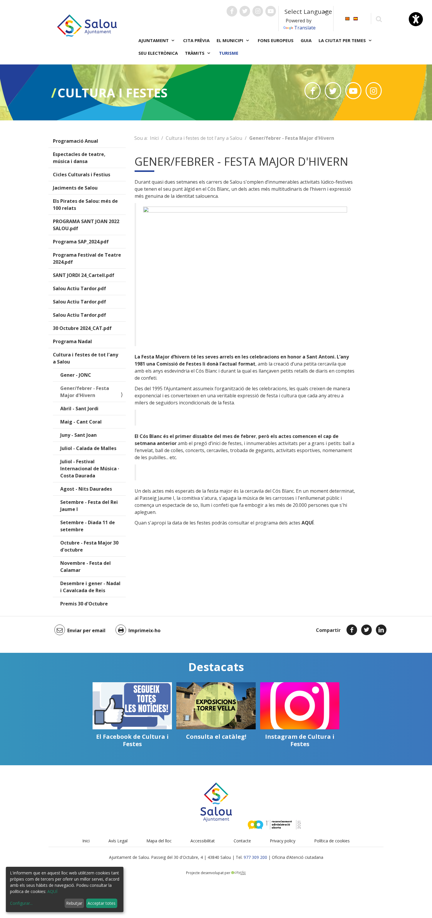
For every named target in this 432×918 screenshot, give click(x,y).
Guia (306, 40)
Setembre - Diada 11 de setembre (87, 526)
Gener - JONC (75, 375)
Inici (154, 138)
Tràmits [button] (195, 53)
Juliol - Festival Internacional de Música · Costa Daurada (89, 468)
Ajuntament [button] (154, 40)
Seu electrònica (158, 53)
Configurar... (21, 903)
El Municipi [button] (231, 40)
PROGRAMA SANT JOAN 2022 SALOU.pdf (86, 225)
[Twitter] (366, 630)
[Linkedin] (381, 630)
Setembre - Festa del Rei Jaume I (89, 505)
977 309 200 (255, 857)
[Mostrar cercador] (378, 19)
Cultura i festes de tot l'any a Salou (85, 358)
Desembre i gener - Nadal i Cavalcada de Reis (90, 587)
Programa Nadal (72, 341)
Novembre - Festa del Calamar (85, 566)
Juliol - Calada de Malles (88, 448)
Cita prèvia (196, 40)
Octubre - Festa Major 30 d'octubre (89, 546)
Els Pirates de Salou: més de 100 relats (85, 204)
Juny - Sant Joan (78, 435)
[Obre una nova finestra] (232, 11)
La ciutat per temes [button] (343, 40)
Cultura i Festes (113, 92)
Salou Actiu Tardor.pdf (79, 288)
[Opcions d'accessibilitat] (415, 19)
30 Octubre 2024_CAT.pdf (82, 328)
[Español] (356, 18)
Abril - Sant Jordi (79, 408)
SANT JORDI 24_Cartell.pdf (83, 275)
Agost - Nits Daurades (86, 489)
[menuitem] (347, 18)
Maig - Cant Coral (81, 422)
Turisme (228, 53)
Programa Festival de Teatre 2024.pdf (87, 258)
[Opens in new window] (312, 90)
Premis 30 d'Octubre (84, 603)
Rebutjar (74, 903)
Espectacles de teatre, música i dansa (79, 158)
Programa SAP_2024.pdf (81, 241)
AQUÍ (52, 891)
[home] (86, 25)
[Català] (347, 18)
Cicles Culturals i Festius (81, 174)
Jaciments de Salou (75, 188)
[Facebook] (351, 630)
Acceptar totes (101, 903)
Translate (305, 27)
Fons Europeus (276, 40)
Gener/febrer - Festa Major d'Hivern (84, 392)
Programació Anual (75, 141)
